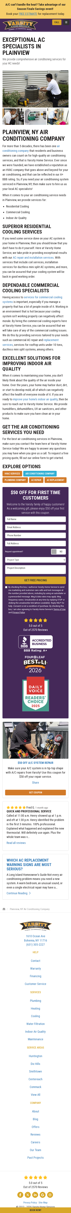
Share (35, 782)
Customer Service (35, 984)
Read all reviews (16, 843)
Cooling (35, 1016)
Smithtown (35, 1071)
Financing (35, 976)
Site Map (43, 1202)
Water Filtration (35, 1024)
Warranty (35, 968)
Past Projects (35, 1157)
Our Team (35, 1150)
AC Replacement (55, 480)
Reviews (35, 1134)
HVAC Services (12, 473)
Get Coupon (35, 792)
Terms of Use (59, 609)
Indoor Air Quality (35, 1031)
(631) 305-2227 (35, 940)
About (35, 1111)
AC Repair (36, 480)
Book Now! (35, 1210)
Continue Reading (17, 893)
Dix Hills (35, 1064)
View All (35, 1094)
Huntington (35, 1056)
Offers (35, 1127)
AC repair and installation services (33, 257)
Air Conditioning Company (39, 473)
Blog (35, 1119)
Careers (35, 1142)
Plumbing (35, 1000)
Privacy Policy (18, 612)
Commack (35, 1087)
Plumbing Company (15, 480)
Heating (35, 1008)
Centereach (35, 1079)
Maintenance (35, 1039)
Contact (35, 960)
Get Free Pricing (35, 580)
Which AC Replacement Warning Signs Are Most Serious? (29, 864)
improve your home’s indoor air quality (35, 399)
